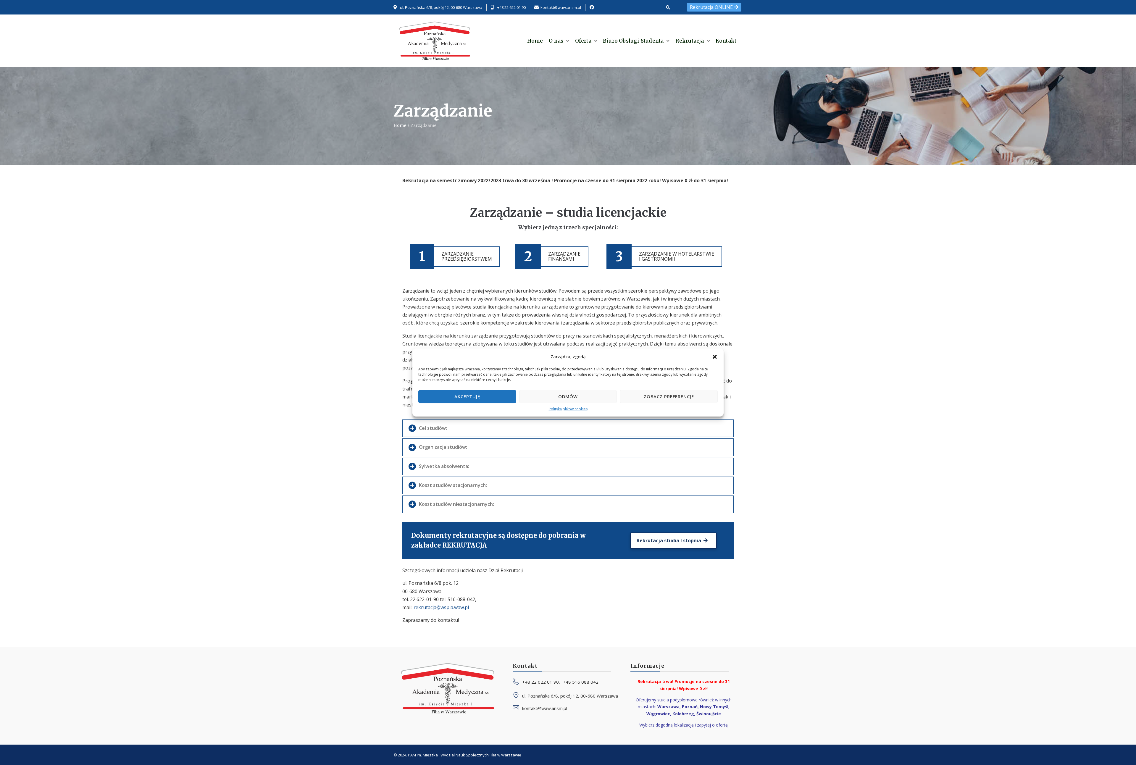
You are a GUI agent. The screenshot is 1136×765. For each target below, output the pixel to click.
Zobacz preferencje (669, 396)
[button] (715, 357)
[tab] (568, 428)
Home (399, 125)
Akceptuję (467, 396)
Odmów (568, 396)
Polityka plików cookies (568, 408)
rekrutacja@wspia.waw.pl (441, 607)
